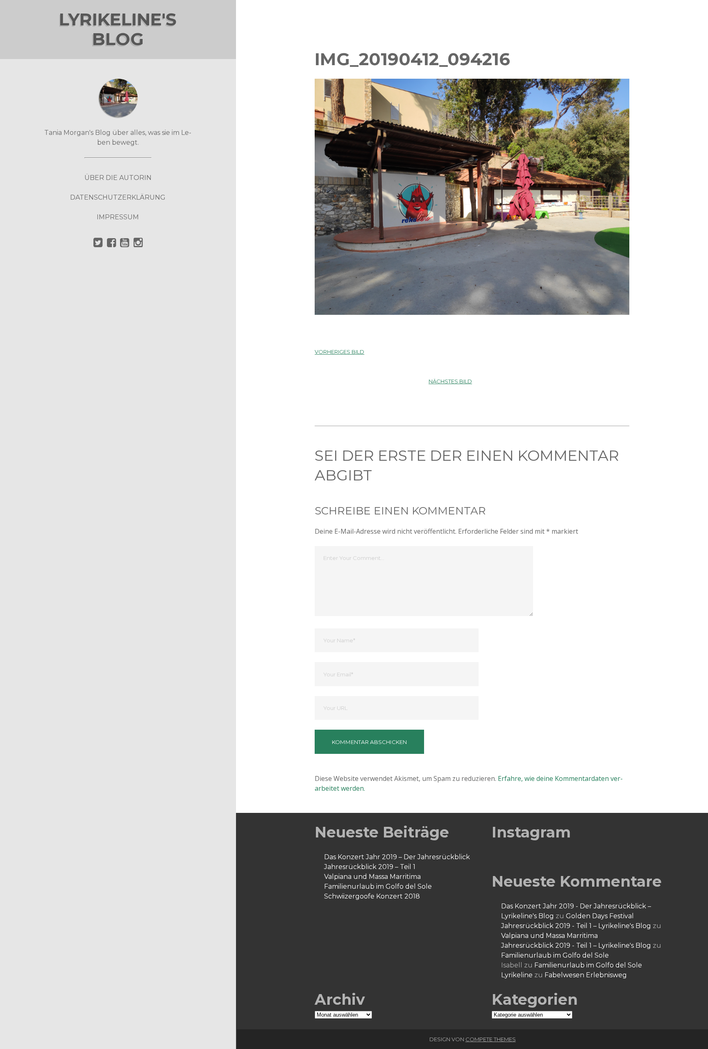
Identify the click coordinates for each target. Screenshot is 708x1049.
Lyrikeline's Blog (118, 29)
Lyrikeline (517, 975)
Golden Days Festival (600, 916)
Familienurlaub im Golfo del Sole (378, 886)
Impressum (118, 217)
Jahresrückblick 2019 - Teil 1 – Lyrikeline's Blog (576, 926)
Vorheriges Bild (339, 351)
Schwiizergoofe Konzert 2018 (372, 896)
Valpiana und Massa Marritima (372, 877)
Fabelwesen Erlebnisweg (586, 975)
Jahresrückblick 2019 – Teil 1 (369, 867)
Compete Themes (490, 1039)
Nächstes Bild (450, 381)
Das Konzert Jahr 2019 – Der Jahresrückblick (397, 857)
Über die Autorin (118, 178)
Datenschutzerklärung (118, 197)
